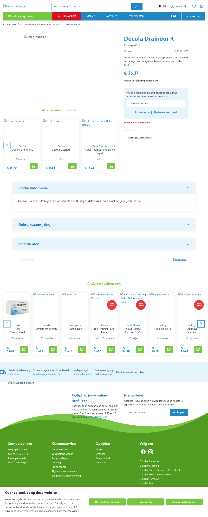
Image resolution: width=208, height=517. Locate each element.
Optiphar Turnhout (149, 478)
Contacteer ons (20, 443)
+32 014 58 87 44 (81, 409)
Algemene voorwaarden (64, 471)
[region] (60, 70)
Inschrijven (178, 412)
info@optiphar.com (18, 449)
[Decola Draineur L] (22, 131)
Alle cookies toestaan (107, 502)
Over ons (100, 453)
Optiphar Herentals (150, 461)
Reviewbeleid (180, 259)
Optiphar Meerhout (149, 465)
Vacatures (101, 462)
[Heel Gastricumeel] (17, 307)
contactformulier (95, 417)
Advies (99, 449)
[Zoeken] (137, 6)
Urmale (46, 325)
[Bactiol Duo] (75, 307)
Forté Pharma (100, 146)
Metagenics (75, 325)
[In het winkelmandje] (34, 166)
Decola (22, 146)
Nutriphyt (162, 325)
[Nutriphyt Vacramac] (191, 307)
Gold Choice (133, 325)
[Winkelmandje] (201, 6)
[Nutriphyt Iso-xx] (163, 307)
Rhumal (104, 325)
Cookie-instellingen (184, 502)
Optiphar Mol (146, 483)
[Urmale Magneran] (46, 307)
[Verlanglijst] (194, 6)
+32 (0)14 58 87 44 (18, 453)
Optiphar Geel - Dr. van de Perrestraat (160, 470)
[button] (104, 188)
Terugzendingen (60, 458)
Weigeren (146, 502)
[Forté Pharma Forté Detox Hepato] (100, 131)
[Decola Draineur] (61, 131)
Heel (17, 325)
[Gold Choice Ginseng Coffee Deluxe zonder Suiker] (133, 307)
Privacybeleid (59, 466)
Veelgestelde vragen (62, 453)
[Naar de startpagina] (19, 6)
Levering (56, 462)
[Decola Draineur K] (60, 70)
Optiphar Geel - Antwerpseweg (156, 474)
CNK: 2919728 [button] (181, 51)
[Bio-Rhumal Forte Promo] (104, 307)
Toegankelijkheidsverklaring (66, 475)
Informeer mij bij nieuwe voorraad (156, 112)
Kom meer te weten (68, 510)
